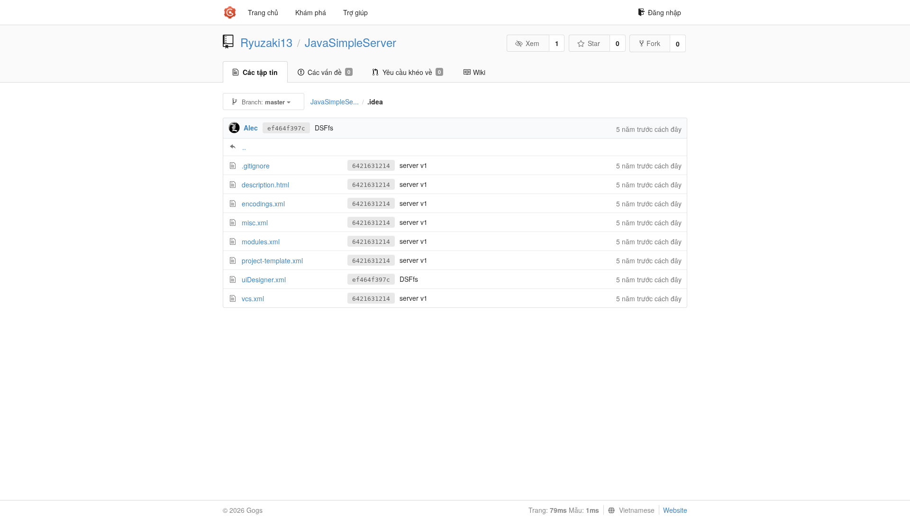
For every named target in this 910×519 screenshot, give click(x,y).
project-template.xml (272, 260)
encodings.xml (263, 203)
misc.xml (255, 222)
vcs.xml (253, 298)
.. (244, 147)
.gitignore (256, 165)
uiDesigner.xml (264, 279)
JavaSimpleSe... (334, 101)
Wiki (479, 72)
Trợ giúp (355, 12)
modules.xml (261, 241)
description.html (265, 184)
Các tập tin (260, 72)
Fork (653, 43)
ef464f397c (286, 128)
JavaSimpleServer (350, 42)
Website (675, 510)
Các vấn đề (329, 72)
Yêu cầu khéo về (411, 72)
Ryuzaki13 (266, 42)
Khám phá (310, 12)
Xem (532, 43)
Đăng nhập (664, 12)
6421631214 (371, 165)
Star (594, 43)
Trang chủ (263, 12)
